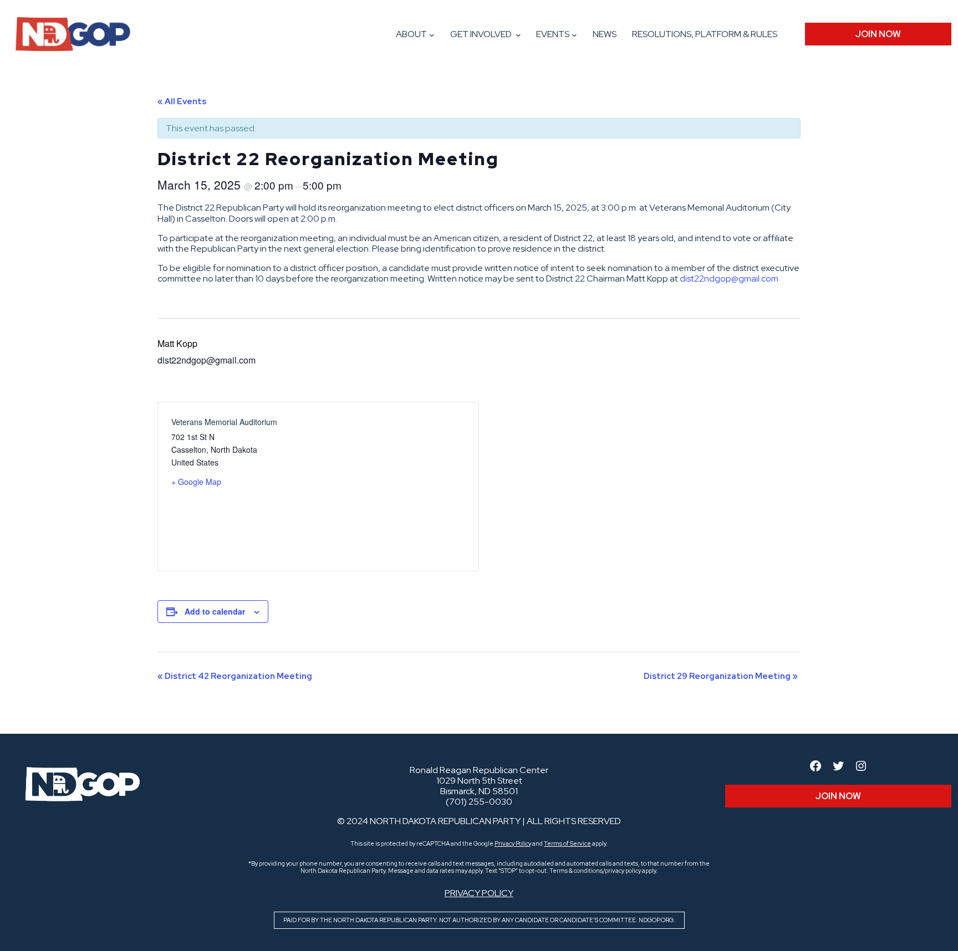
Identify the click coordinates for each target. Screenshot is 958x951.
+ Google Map (196, 481)
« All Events (181, 101)
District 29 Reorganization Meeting (721, 676)
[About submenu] (432, 35)
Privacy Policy (513, 843)
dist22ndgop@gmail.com (729, 278)
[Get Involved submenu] (518, 35)
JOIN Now (878, 34)
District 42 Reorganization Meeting (234, 676)
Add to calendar (215, 611)
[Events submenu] (574, 35)
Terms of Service (567, 843)
